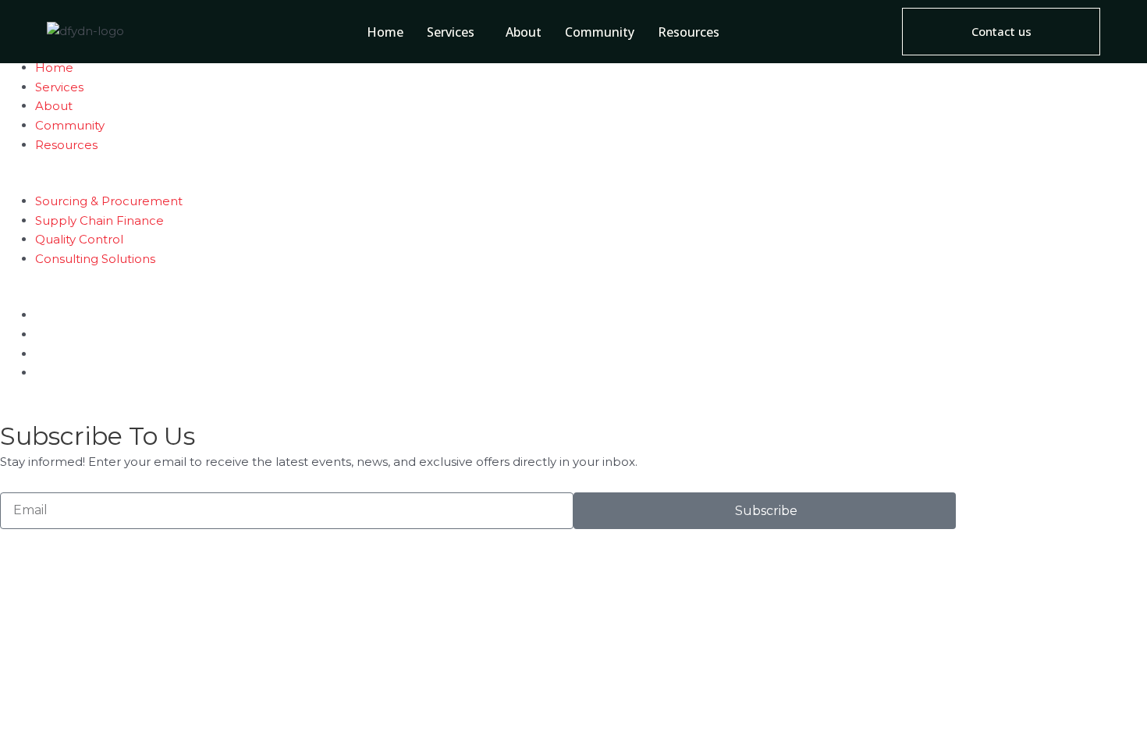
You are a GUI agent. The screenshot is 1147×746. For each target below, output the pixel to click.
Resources (688, 32)
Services (450, 32)
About (524, 32)
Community (599, 32)
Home (385, 32)
